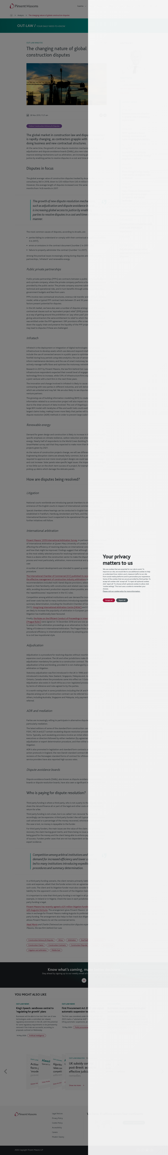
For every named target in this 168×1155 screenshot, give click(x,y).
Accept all (109, 600)
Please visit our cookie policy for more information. (121, 591)
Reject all (122, 600)
